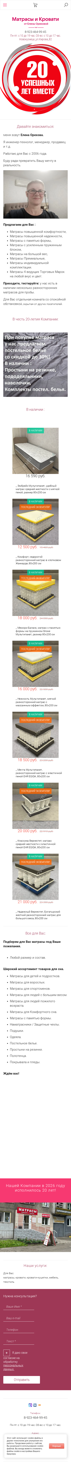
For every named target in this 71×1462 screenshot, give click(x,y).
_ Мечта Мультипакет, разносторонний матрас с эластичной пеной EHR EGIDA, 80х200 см (39, 773)
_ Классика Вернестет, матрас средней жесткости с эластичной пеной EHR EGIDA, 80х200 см (35, 844)
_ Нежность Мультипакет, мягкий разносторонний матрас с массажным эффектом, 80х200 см (36, 702)
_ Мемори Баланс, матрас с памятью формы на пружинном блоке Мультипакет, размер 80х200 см (38, 631)
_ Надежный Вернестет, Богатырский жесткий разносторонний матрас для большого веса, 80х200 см (38, 915)
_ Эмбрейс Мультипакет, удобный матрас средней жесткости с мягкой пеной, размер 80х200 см (37, 489)
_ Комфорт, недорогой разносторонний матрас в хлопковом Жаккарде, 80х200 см (38, 560)
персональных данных (13, 1367)
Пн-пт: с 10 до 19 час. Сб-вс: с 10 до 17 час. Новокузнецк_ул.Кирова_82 (35, 37)
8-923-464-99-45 (35, 32)
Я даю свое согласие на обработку (15, 1361)
